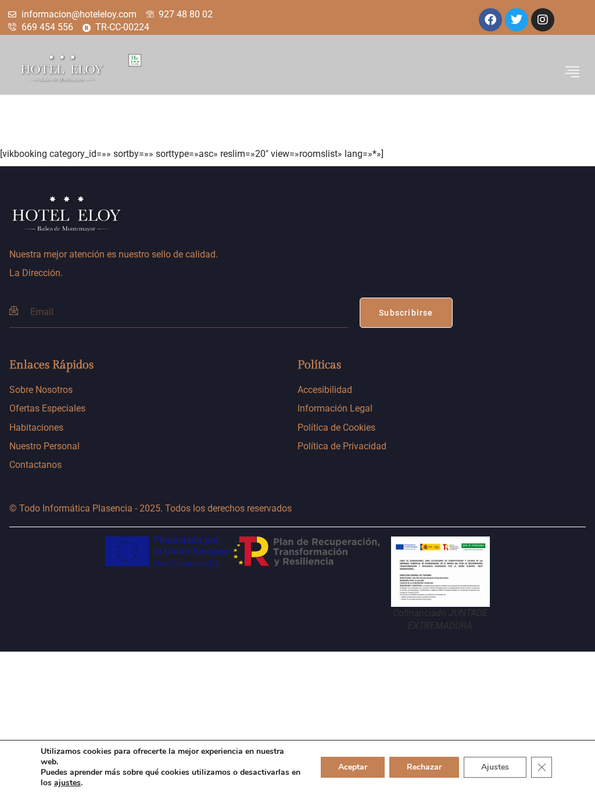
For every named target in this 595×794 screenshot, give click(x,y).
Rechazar (424, 766)
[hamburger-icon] (573, 72)
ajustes (67, 783)
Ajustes (495, 766)
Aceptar (352, 766)
